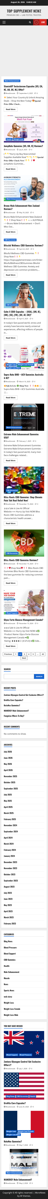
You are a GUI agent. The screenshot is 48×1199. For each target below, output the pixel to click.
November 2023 (10, 868)
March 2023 (9, 917)
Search (7, 669)
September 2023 (11, 880)
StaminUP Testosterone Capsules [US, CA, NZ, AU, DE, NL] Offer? (23, 88)
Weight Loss (18, 139)
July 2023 (8, 892)
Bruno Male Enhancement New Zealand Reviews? (24, 188)
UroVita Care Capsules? (13, 700)
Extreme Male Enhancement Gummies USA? (24, 417)
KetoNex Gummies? (12, 705)
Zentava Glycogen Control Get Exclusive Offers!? (24, 694)
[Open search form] (30, 22)
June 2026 (8, 757)
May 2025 (8, 800)
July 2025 (8, 794)
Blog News (8, 941)
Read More (11, 110)
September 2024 (11, 831)
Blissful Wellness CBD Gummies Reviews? (23, 245)
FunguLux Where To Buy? (14, 715)
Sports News (9, 990)
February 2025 (10, 819)
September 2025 (11, 788)
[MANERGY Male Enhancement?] (24, 1162)
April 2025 (8, 806)
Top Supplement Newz (24, 11)
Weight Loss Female (26, 364)
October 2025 (9, 782)
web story (8, 996)
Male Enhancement (12, 81)
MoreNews (40, 1192)
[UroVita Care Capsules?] (24, 1086)
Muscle (7, 978)
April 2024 (8, 837)
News (6, 984)
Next (24, 658)
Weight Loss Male (13, 368)
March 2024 (9, 843)
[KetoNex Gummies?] (24, 1124)
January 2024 (9, 855)
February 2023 (10, 923)
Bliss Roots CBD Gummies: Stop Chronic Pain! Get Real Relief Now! (24, 480)
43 (43, 654)
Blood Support (12, 613)
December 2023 (10, 862)
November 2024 (10, 825)
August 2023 (9, 886)
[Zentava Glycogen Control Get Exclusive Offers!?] (24, 1044)
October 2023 (9, 874)
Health (9, 139)
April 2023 (8, 911)
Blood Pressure (10, 947)
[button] (4, 22)
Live (43, 22)
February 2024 (10, 849)
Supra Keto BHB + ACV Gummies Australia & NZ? (24, 357)
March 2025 (9, 813)
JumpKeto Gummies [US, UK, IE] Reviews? (24, 128)
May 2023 (8, 905)
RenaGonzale (10, 93)
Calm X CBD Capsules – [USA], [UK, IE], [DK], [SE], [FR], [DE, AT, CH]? (24, 294)
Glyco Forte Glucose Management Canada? (24, 602)
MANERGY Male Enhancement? (16, 710)
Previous (8, 654)
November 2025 (10, 776)
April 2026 (8, 770)
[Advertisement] (24, 51)
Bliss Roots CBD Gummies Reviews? (24, 543)
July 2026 (8, 751)
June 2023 (8, 898)
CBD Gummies (10, 240)
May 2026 (8, 763)
